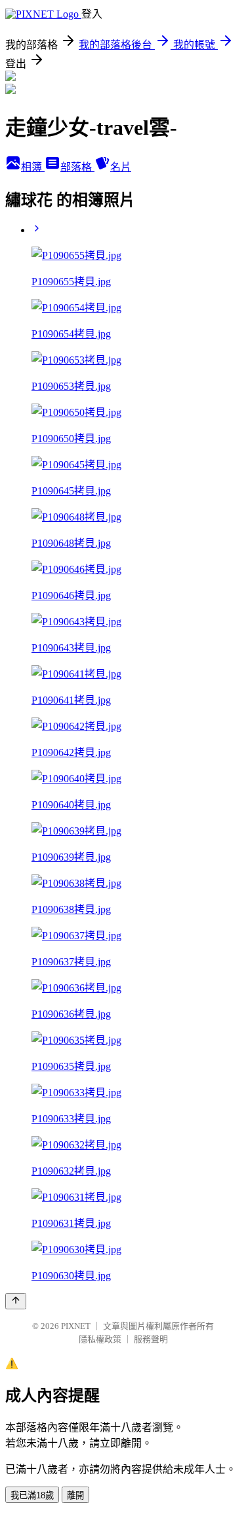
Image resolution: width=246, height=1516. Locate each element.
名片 (120, 167)
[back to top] (15, 1301)
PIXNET (76, 1326)
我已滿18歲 (32, 1495)
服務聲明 (151, 1339)
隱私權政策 (100, 1339)
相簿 (33, 167)
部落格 (77, 167)
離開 (75, 1495)
